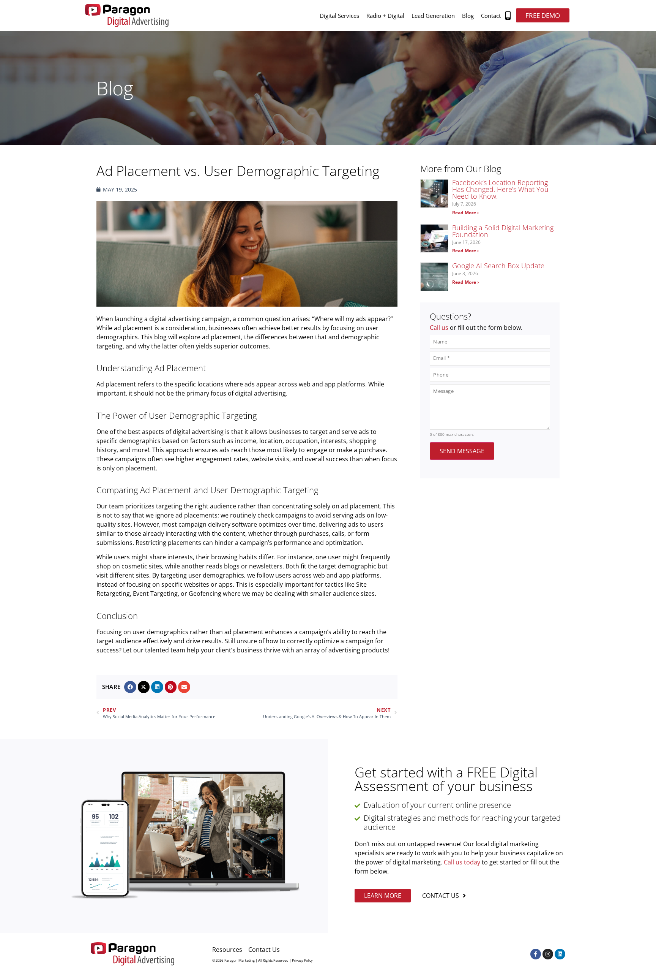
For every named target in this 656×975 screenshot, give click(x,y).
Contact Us (264, 949)
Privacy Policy (302, 960)
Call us (439, 327)
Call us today (462, 862)
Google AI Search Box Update (498, 265)
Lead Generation (433, 15)
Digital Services (339, 15)
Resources (227, 949)
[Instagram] (547, 954)
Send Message (462, 451)
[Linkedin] (560, 954)
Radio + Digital (385, 15)
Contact (491, 15)
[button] (508, 15)
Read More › (465, 212)
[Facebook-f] (535, 954)
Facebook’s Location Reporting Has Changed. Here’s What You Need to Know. (500, 189)
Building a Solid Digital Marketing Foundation (503, 231)
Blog (468, 15)
